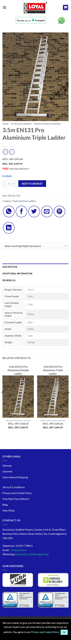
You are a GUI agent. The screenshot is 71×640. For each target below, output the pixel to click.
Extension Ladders (21, 124)
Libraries (7, 471)
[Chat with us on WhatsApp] (61, 20)
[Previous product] (11, 151)
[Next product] (5, 151)
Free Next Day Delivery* (16, 498)
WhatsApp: (25, 554)
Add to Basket (32, 183)
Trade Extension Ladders (47, 124)
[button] (4, 7)
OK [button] (64, 632)
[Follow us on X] (34, 211)
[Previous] (3, 399)
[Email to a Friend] (47, 211)
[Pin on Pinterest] (59, 211)
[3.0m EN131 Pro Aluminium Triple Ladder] (53, 396)
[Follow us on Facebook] (21, 211)
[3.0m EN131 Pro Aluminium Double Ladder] (18, 396)
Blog (5, 504)
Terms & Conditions (13, 487)
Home (5, 124)
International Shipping (15, 477)
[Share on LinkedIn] (9, 228)
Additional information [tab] (17, 273)
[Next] (68, 399)
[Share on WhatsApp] (9, 211)
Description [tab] (9, 267)
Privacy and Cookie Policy (17, 493)
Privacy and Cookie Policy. (45, 632)
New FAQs (8, 510)
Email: (14, 550)
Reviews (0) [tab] (9, 280)
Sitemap (7, 465)
